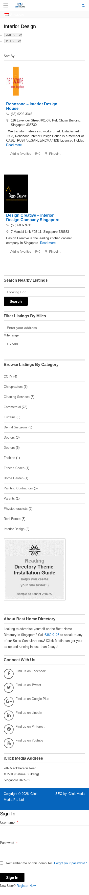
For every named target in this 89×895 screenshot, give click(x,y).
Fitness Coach (14, 468)
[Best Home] (40, 5)
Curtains (10, 417)
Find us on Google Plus (32, 699)
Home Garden (13, 478)
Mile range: (12, 335)
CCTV (8, 376)
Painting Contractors (18, 488)
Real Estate (12, 519)
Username (9, 822)
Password (9, 843)
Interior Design (14, 529)
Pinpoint (54, 153)
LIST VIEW (12, 41)
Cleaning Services (17, 397)
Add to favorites (20, 153)
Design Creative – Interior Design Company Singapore (32, 217)
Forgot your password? (70, 863)
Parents (9, 498)
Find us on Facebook (31, 671)
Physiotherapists (16, 508)
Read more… (15, 145)
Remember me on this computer (28, 863)
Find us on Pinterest (30, 726)
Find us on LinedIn (29, 713)
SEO (59, 794)
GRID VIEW (13, 35)
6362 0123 (51, 635)
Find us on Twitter (28, 685)
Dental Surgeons (15, 427)
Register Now (26, 886)
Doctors (9, 437)
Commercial (12, 407)
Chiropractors (13, 386)
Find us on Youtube (29, 740)
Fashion (9, 458)
